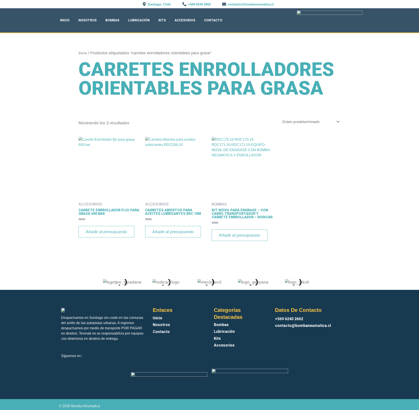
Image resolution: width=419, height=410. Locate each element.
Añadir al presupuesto (106, 231)
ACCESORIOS (185, 20)
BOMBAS (112, 20)
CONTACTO (213, 20)
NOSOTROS (87, 20)
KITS (162, 20)
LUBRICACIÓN (139, 20)
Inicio (65, 20)
